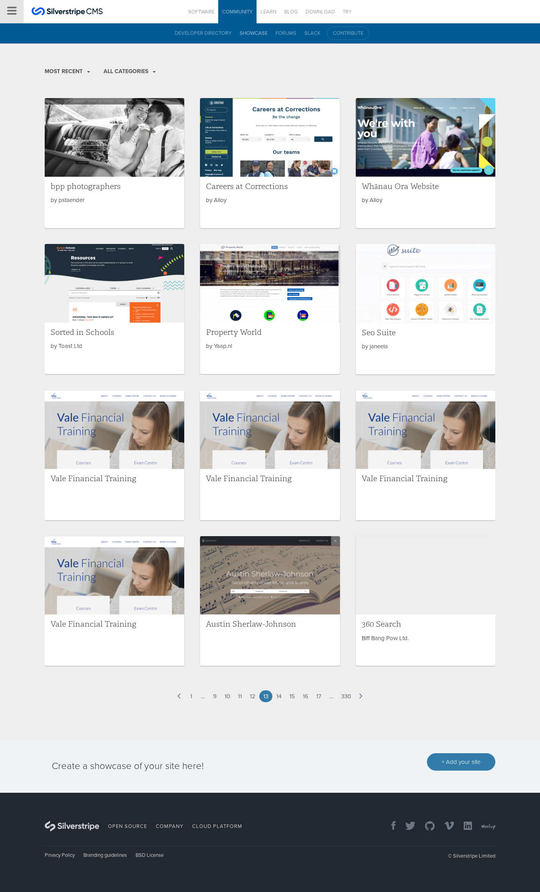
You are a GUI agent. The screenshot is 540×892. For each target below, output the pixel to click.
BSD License (150, 855)
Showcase (254, 33)
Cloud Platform (217, 826)
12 (252, 696)
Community (237, 12)
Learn (268, 12)
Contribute (348, 33)
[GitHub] (426, 826)
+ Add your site (461, 761)
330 (346, 696)
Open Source (127, 826)
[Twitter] (406, 826)
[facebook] (389, 826)
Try (347, 12)
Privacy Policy (60, 855)
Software (201, 12)
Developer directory (203, 33)
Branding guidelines (105, 855)
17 (318, 696)
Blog (291, 12)
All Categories (127, 71)
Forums (286, 33)
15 (292, 696)
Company (169, 826)
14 (278, 696)
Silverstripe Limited (474, 856)
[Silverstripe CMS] (67, 12)
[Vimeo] (445, 826)
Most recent (64, 71)
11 (240, 696)
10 (227, 696)
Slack (312, 33)
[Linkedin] (464, 826)
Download (320, 12)
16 (305, 696)
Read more (114, 163)
